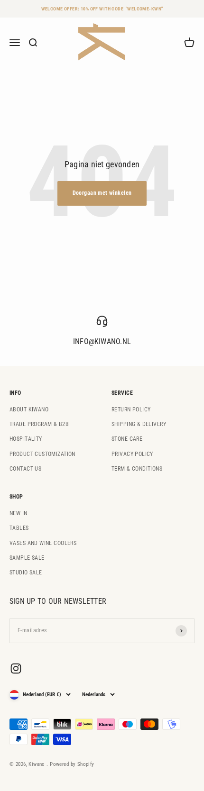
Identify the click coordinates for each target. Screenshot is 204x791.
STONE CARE (126, 439)
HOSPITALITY (25, 439)
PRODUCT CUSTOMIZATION (42, 454)
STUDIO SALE (25, 572)
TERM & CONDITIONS (136, 468)
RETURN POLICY (130, 409)
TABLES (19, 528)
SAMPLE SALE (27, 558)
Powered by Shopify (72, 764)
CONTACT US (25, 468)
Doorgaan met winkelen (102, 193)
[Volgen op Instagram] (15, 668)
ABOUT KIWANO (28, 409)
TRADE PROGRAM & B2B (39, 424)
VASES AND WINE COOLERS (42, 543)
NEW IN (18, 513)
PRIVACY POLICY (132, 454)
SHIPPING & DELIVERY (138, 424)
